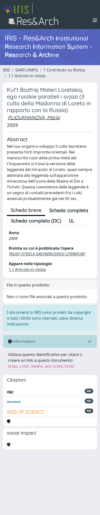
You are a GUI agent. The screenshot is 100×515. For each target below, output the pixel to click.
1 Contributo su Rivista (64, 70)
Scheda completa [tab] (68, 210)
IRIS (6, 70)
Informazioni (23, 341)
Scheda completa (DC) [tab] (36, 221)
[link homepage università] (35, 20)
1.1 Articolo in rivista (26, 75)
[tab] (71, 221)
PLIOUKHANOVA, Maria (34, 117)
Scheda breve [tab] (26, 210)
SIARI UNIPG (26, 70)
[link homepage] (18, 9)
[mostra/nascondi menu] (95, 20)
